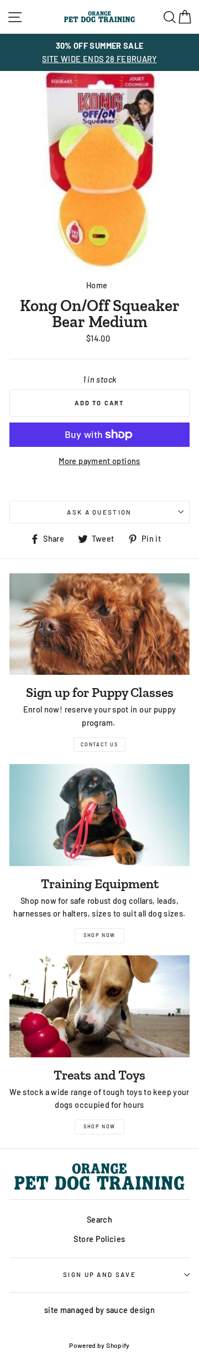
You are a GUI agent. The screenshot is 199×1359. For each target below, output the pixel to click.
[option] (99, 52)
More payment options (99, 461)
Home (96, 285)
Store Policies (99, 1239)
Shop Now (99, 935)
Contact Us (99, 744)
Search (99, 1219)
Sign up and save (99, 1274)
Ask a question (99, 512)
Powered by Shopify (99, 1345)
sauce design (130, 1310)
